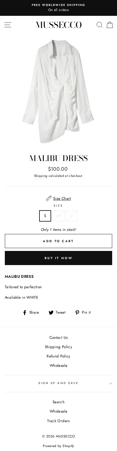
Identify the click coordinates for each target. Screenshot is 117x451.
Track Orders (58, 421)
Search (58, 402)
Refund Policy (58, 356)
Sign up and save (58, 383)
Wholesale (58, 365)
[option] (58, 8)
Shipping (41, 176)
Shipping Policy (58, 347)
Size (58, 205)
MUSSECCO (58, 25)
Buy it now (58, 258)
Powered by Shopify (58, 445)
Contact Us (58, 337)
